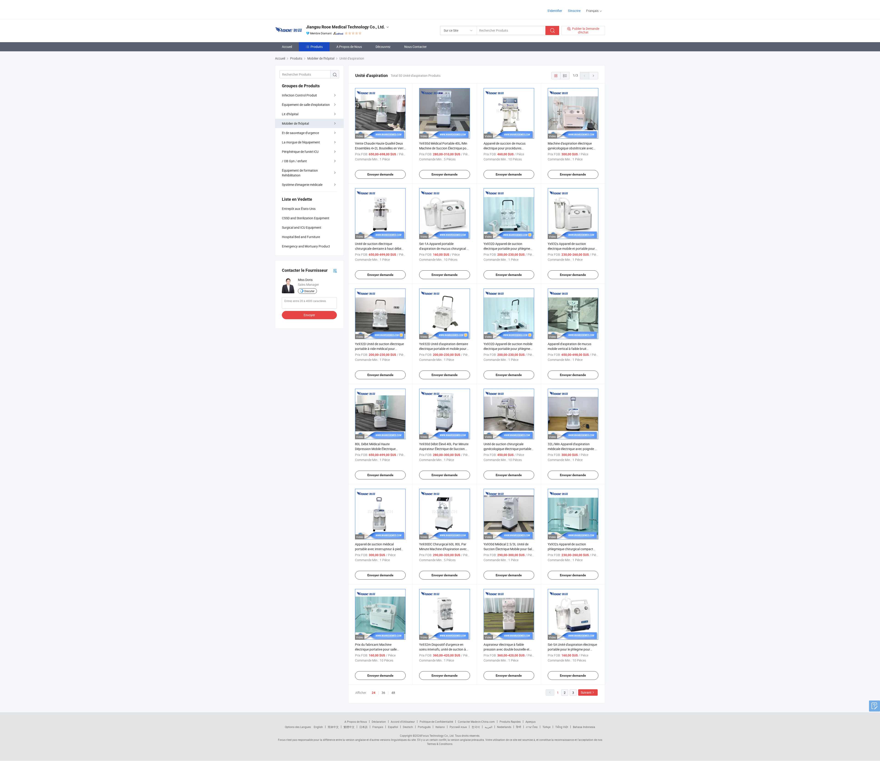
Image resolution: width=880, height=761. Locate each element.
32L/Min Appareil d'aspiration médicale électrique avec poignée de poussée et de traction (573, 449)
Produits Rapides (510, 721)
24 (373, 693)
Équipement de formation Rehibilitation (300, 172)
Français (377, 727)
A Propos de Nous (349, 46)
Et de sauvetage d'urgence (300, 133)
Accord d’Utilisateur (403, 721)
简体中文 (333, 727)
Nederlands (504, 727)
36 (383, 692)
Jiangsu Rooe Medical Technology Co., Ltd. (345, 27)
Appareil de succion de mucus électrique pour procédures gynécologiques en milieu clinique (507, 148)
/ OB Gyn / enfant (294, 161)
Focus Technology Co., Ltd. (437, 735)
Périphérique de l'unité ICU (300, 151)
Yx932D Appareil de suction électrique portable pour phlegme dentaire (507, 248)
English (318, 727)
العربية (488, 727)
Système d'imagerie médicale (302, 184)
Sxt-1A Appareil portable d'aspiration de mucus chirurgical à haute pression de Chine (443, 248)
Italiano (440, 727)
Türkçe (546, 727)
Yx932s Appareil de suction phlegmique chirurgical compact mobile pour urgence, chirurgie (570, 549)
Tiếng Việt (561, 727)
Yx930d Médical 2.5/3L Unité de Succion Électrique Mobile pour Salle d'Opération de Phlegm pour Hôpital (509, 549)
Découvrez (383, 46)
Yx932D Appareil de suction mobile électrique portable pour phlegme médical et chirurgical (508, 349)
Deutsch (408, 727)
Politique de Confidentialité (436, 721)
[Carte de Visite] (335, 270)
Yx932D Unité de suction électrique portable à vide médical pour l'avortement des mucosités (379, 349)
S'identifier (554, 10)
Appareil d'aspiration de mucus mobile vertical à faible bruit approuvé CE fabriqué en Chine (569, 349)
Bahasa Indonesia (584, 727)
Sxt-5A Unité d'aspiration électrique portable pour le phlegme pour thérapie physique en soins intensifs (573, 649)
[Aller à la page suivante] (593, 75)
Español (393, 727)
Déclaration (379, 721)
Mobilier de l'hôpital (295, 123)
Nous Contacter (415, 46)
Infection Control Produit (299, 95)
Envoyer (309, 315)
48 (393, 692)
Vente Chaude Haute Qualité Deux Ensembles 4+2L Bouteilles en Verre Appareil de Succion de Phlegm (380, 148)
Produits (317, 46)
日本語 (363, 727)
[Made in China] (304, 9)
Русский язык (458, 727)
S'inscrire (574, 10)
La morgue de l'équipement (301, 142)
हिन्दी (518, 727)
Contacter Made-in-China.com (476, 721)
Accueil (287, 46)
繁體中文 (349, 727)
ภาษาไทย (532, 727)
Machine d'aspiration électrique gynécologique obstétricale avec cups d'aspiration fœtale (570, 148)
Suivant (586, 692)
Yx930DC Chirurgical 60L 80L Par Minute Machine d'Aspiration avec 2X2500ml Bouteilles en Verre (443, 549)
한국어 (476, 727)
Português (424, 727)
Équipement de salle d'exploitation (306, 104)
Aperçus (530, 721)
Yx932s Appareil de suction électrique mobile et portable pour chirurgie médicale (571, 248)
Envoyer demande (380, 174)
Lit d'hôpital (290, 114)
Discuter (309, 291)
